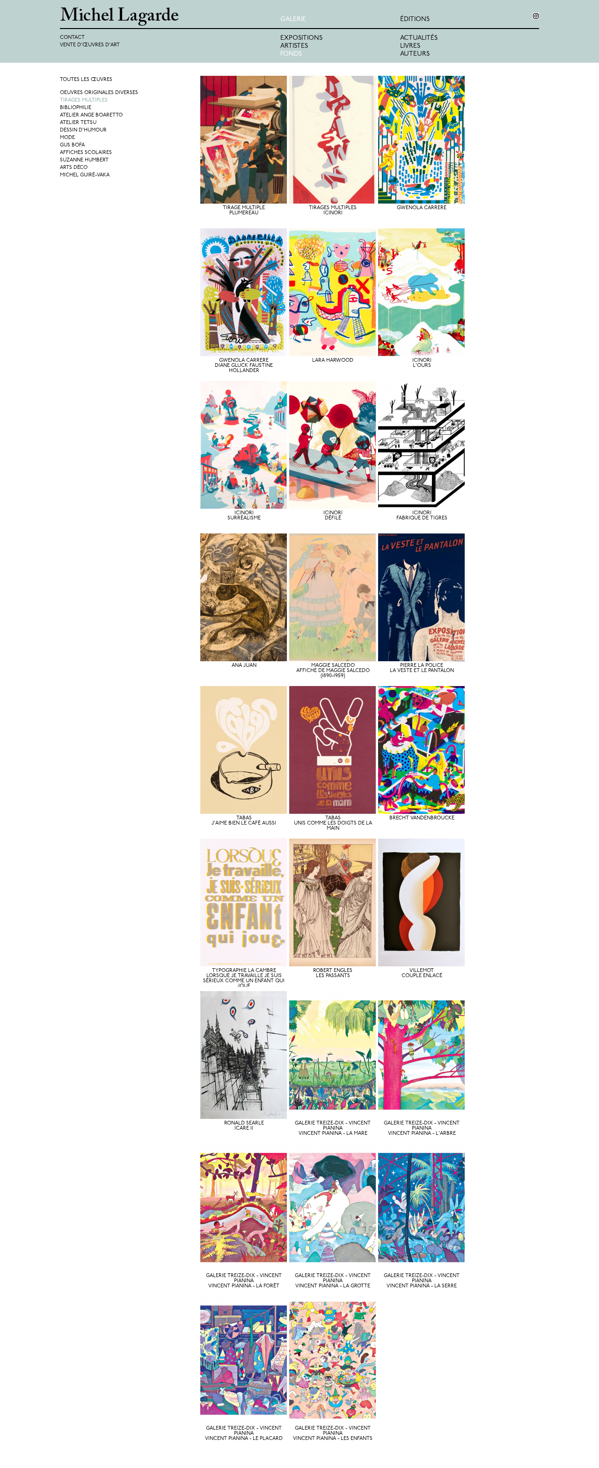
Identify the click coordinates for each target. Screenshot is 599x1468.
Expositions (301, 38)
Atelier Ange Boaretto (91, 115)
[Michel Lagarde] (170, 16)
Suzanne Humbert (84, 160)
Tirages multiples (84, 100)
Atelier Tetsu (78, 122)
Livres (410, 46)
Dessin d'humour (83, 130)
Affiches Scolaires (86, 152)
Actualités (419, 38)
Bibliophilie (75, 107)
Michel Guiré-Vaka (85, 175)
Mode (67, 137)
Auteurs (415, 54)
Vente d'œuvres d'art (90, 45)
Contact (72, 37)
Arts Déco (74, 167)
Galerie (293, 19)
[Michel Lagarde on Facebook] (536, 16)
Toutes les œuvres (86, 79)
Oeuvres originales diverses (99, 92)
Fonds (291, 54)
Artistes (294, 46)
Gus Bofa (72, 145)
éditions (415, 19)
